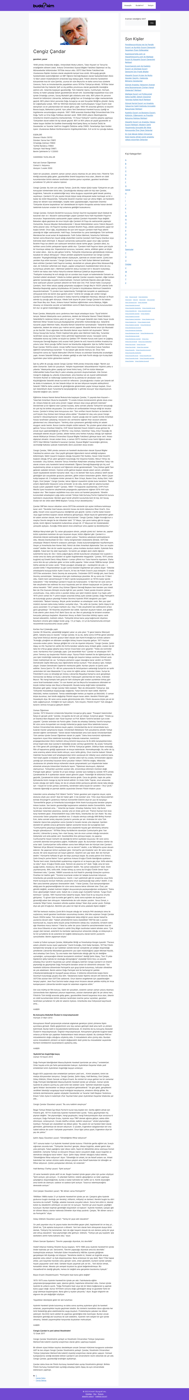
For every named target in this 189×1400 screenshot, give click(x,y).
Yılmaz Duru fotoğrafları (144, 341)
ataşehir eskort (88, 1396)
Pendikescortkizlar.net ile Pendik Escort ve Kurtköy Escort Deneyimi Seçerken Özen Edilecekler (140, 47)
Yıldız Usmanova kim (131, 302)
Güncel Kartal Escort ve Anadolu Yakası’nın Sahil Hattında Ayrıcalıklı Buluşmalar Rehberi (140, 106)
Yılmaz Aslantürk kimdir (144, 311)
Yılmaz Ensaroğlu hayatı (131, 355)
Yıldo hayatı (128, 299)
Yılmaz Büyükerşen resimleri (133, 339)
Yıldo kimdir (142, 299)
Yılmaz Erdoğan (129, 361)
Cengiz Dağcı (41, 1378)
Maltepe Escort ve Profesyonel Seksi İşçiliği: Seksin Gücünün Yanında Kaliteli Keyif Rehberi (138, 97)
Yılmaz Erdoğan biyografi (142, 361)
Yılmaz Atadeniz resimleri (132, 325)
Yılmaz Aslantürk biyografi (132, 305)
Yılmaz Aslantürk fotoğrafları (133, 308)
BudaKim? (140, 5)
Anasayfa (127, 5)
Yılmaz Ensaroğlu (130, 350)
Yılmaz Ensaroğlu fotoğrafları (133, 353)
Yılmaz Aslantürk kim (131, 311)
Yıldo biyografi (133, 297)
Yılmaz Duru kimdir (130, 347)
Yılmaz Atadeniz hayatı (148, 319)
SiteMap (89, 1394)
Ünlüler (128, 264)
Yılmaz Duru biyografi (131, 341)
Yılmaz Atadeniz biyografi (132, 316)
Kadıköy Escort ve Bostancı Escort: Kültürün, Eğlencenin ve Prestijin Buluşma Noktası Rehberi (140, 115)
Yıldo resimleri (151, 299)
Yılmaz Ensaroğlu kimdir (131, 358)
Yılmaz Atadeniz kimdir (143, 322)
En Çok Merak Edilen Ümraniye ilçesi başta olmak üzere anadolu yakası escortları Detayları (139, 137)
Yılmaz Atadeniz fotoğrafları (133, 319)
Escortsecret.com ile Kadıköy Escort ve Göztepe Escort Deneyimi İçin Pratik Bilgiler (137, 69)
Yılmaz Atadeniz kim (130, 322)
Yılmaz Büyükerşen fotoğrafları (133, 330)
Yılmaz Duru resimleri (143, 347)
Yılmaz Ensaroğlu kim (145, 355)
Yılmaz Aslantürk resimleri (132, 313)
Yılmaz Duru (145, 339)
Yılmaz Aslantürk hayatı (148, 308)
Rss (95, 1394)
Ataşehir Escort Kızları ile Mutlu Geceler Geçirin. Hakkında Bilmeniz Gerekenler (138, 78)
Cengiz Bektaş (41, 1380)
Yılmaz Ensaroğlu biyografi (143, 350)
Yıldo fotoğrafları (143, 297)
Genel (127, 190)
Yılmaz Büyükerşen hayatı (132, 333)
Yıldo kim (135, 299)
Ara (151, 23)
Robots (100, 1394)
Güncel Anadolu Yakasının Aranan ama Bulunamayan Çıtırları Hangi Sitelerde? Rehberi (140, 87)
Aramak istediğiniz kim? (135, 19)
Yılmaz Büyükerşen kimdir (132, 336)
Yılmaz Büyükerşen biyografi (133, 327)
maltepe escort (101, 1396)
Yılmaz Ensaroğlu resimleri (147, 358)
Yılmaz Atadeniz (145, 313)
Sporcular (129, 249)
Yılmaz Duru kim (141, 344)
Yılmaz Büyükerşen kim (146, 333)
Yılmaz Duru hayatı (130, 344)
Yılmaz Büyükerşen (145, 325)
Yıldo (126, 297)
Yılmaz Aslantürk (142, 302)
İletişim (151, 5)
